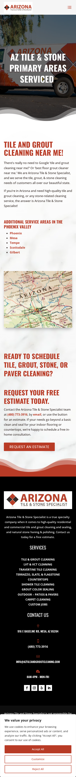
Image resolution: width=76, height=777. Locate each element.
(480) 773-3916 (17, 414)
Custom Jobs (37, 604)
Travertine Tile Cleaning (38, 569)
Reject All (38, 769)
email (37, 414)
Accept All (38, 749)
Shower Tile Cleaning (38, 584)
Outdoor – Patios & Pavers (38, 594)
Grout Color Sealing (38, 589)
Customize (38, 759)
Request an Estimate (29, 446)
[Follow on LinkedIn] (49, 688)
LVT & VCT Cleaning (38, 564)
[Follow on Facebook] (27, 688)
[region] (38, 745)
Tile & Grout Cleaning (38, 559)
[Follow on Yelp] (42, 688)
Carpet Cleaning (38, 599)
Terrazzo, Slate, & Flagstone (38, 574)
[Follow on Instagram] (34, 688)
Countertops (38, 579)
